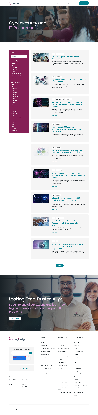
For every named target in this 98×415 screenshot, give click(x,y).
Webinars (76, 357)
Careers (76, 379)
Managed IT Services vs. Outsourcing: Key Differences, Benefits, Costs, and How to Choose (68, 104)
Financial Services (61, 340)
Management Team (78, 373)
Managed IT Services (45, 351)
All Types (14, 63)
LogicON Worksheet (16, 75)
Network (14, 109)
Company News (77, 382)
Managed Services (16, 106)
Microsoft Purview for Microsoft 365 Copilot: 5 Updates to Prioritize (66, 199)
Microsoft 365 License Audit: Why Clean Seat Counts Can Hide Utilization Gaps (68, 151)
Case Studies (77, 342)
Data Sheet (14, 69)
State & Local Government (63, 348)
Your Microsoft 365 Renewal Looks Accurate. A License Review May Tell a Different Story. (67, 129)
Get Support (11, 384)
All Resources (77, 362)
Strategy (14, 121)
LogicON (14, 104)
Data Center (14, 98)
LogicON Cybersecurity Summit (64, 384)
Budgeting (14, 88)
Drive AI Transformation (46, 371)
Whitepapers (77, 360)
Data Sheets (76, 345)
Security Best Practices (17, 117)
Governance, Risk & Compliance (48, 348)
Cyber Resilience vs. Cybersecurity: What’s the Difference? (69, 80)
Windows (14, 128)
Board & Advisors (78, 376)
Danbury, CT (25, 384)
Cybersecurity (15, 96)
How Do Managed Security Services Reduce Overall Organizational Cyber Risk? (67, 223)
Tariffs (13, 122)
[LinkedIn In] (23, 368)
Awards (75, 395)
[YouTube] (27, 368)
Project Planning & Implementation (15, 112)
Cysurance (60, 359)
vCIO (13, 126)
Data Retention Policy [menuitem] (77, 409)
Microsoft (14, 108)
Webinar (14, 77)
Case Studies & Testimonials (80, 390)
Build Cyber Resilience (46, 368)
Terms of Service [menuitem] (53, 409)
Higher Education (61, 345)
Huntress (14, 102)
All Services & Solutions (46, 360)
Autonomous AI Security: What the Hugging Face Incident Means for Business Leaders (69, 175)
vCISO (13, 124)
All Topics (14, 84)
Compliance (14, 94)
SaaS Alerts (60, 371)
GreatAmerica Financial (63, 365)
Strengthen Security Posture (47, 373)
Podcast (76, 354)
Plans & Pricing (46, 3)
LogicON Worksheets (78, 351)
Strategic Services (45, 354)
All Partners (60, 376)
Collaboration (15, 92)
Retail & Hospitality (62, 351)
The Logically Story (78, 371)
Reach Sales (11, 382)
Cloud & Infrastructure (46, 342)
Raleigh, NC (25, 382)
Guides (75, 348)
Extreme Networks (62, 362)
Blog (13, 65)
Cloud (13, 90)
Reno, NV (24, 386)
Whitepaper (14, 79)
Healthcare (14, 100)
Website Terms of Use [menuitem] (65, 409)
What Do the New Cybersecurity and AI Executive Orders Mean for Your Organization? (67, 246)
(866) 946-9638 (12, 379)
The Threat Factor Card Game (64, 392)
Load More (60, 265)
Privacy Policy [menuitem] (44, 409)
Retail (13, 115)
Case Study (14, 67)
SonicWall (14, 119)
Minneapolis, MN (26, 389)
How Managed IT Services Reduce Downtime (65, 58)
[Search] (73, 3)
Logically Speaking (16, 73)
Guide (13, 71)
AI (12, 86)
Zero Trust (14, 130)
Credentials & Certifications (80, 392)
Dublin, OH (24, 379)
